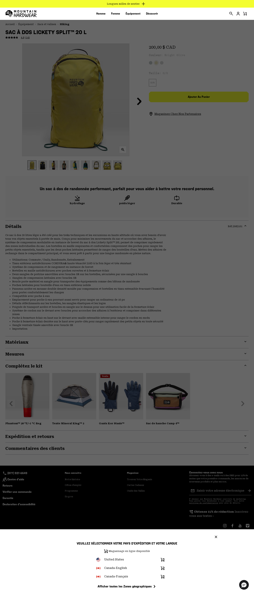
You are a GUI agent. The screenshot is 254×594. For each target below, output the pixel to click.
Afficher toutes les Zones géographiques (125, 586)
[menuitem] (100, 14)
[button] (244, 585)
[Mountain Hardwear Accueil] (21, 13)
